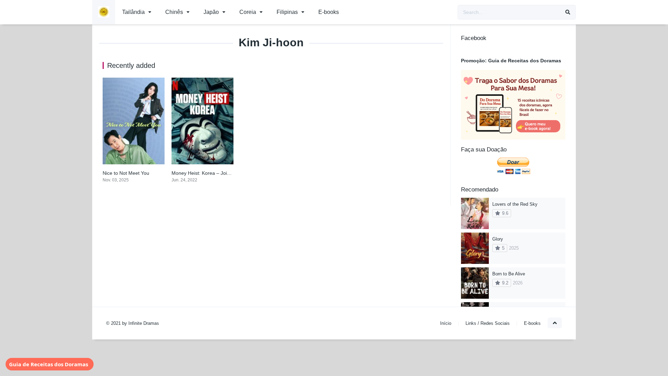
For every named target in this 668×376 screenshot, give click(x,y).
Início (445, 323)
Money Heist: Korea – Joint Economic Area (218, 173)
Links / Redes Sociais (488, 323)
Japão (211, 12)
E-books (328, 12)
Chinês (174, 12)
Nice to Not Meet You (126, 173)
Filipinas (287, 12)
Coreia (247, 12)
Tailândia (133, 12)
